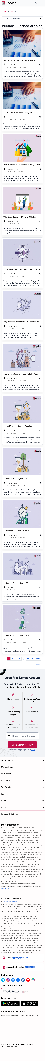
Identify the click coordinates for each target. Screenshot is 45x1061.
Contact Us (5, 888)
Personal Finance (13, 18)
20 (32, 658)
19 (28, 658)
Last (38, 664)
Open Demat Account (22, 744)
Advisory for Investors (10, 902)
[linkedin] (23, 980)
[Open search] (36, 3)
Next (38, 658)
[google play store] (10, 1004)
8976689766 (30, 967)
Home (4, 11)
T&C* (33, 750)
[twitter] (13, 980)
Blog (12, 11)
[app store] (30, 1004)
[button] (18, 11)
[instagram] (8, 980)
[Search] (4, 18)
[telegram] (3, 980)
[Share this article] (40, 64)
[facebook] (18, 980)
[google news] (33, 980)
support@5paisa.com (20, 958)
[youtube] (28, 980)
